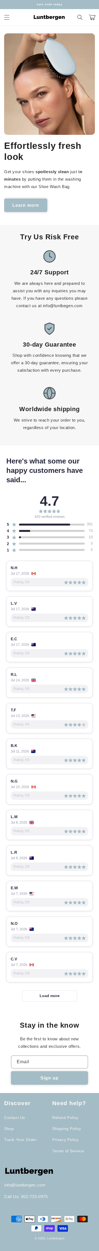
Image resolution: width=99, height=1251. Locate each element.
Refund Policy (65, 1117)
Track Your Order (20, 1139)
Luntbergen (55, 1238)
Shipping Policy (66, 1128)
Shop (9, 1128)
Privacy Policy (65, 1139)
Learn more (25, 205)
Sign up (49, 1078)
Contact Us (14, 1117)
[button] (7, 17)
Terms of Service (68, 1151)
